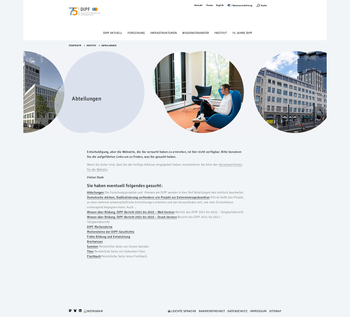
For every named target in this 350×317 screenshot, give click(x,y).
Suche (264, 5)
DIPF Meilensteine (99, 227)
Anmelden (276, 5)
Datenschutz (237, 311)
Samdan (92, 246)
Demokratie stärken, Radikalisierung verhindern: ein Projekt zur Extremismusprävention (148, 197)
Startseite (75, 45)
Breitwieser (95, 241)
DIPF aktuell (112, 33)
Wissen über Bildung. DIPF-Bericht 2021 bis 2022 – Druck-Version (132, 217)
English (220, 5)
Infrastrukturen (163, 33)
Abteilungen (95, 192)
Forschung (136, 33)
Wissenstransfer (195, 33)
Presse (209, 5)
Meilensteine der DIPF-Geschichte (110, 232)
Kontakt (198, 5)
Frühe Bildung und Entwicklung (108, 237)
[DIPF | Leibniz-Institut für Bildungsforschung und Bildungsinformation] (84, 16)
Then (90, 251)
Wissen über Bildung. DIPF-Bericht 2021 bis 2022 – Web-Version (130, 212)
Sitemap (275, 311)
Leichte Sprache (183, 311)
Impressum (258, 311)
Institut (220, 33)
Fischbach (94, 256)
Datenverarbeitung (242, 5)
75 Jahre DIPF (242, 33)
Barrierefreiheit (212, 311)
